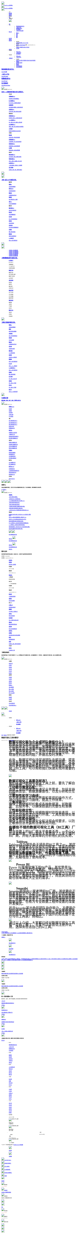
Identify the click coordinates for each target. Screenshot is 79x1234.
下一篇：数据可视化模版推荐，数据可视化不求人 (24, 932)
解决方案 (10, 12)
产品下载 (17, 48)
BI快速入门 (18, 47)
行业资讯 (20, 62)
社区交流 (27, 47)
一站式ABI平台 (18, 27)
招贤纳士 (17, 64)
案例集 (10, 1080)
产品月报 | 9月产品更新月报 (13, 254)
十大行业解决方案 (12, 1066)
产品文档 (10, 1089)
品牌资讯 (17, 61)
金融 (17, 33)
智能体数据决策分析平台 (20, 26)
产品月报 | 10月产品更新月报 (13, 253)
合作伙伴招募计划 (19, 65)
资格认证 (10, 1096)
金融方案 (10, 1070)
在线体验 (6, 931)
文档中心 (24, 47)
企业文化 (30, 60)
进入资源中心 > (3, 489)
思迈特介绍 (18, 60)
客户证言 (17, 63)
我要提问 (17, 44)
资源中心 (10, 15)
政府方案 (10, 1072)
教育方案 (10, 1074)
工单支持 (20, 44)
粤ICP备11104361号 (17, 1144)
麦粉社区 (10, 49)
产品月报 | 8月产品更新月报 (13, 255)
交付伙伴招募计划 (19, 66)
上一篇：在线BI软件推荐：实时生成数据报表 (8, 932)
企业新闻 (17, 62)
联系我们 (34, 60)
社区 (9, 17)
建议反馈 (23, 44)
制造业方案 (10, 1068)
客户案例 (10, 14)
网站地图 (21, 1144)
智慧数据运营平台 (19, 28)
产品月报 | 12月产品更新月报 (13, 251)
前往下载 (2, 1040)
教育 (17, 37)
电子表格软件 (18, 29)
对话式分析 (10, 1058)
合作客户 (21, 60)
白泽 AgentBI (18, 51)
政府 (17, 36)
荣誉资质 (24, 60)
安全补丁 (10, 1098)
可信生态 (27, 60)
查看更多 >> (3, 937)
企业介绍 (10, 1103)
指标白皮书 (10, 1082)
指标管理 (10, 1056)
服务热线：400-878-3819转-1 (23, 42)
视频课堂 (21, 47)
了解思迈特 (10, 58)
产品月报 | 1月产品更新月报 (13, 250)
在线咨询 (17, 42)
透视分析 (10, 1062)
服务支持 (10, 40)
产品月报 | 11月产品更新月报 (13, 252)
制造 (17, 32)
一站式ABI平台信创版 (19, 30)
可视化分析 (10, 1060)
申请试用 (10, 710)
